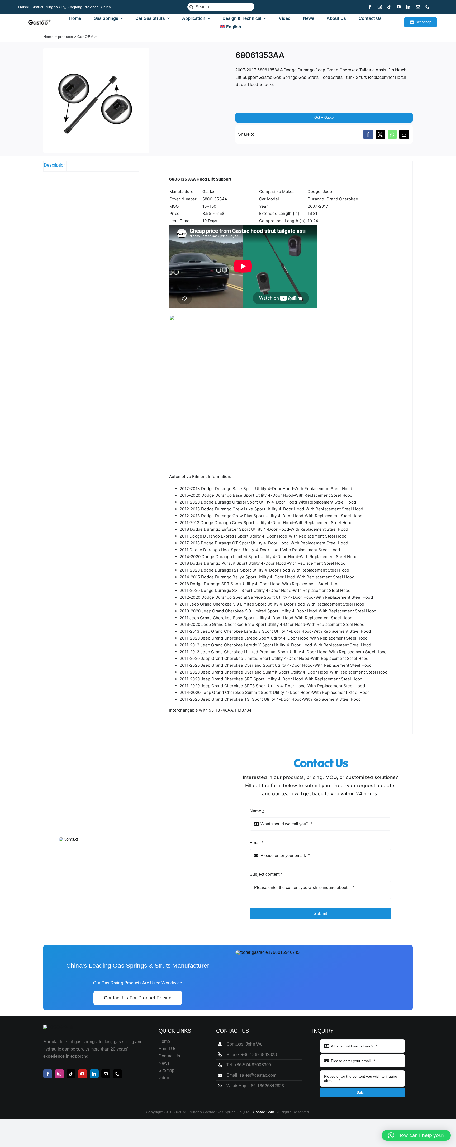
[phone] (427, 7)
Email (257, 842)
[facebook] (370, 7)
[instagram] (380, 7)
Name (257, 811)
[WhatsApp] (392, 134)
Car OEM (85, 37)
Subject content (266, 874)
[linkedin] (408, 7)
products (65, 37)
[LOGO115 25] (39, 21)
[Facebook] (368, 134)
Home (48, 37)
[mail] (418, 7)
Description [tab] (55, 165)
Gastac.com (263, 1112)
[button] (416, 1135)
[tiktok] (389, 7)
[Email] (404, 134)
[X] (380, 134)
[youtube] (399, 7)
